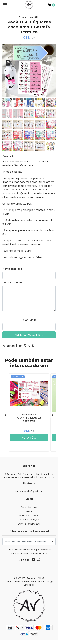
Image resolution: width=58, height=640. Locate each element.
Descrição (8, 156)
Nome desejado (12, 269)
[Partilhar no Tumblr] (29, 345)
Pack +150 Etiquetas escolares (29, 419)
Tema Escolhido (12, 282)
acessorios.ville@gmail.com (29, 491)
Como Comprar (29, 507)
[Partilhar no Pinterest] (25, 345)
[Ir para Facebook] (33, 560)
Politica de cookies (29, 515)
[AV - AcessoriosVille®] (29, 5)
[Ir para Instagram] (38, 560)
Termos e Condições (29, 519)
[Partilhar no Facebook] (16, 345)
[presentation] (5, 70)
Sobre (29, 511)
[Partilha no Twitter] (20, 345)
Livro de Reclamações (29, 523)
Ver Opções (29, 437)
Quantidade (29, 320)
